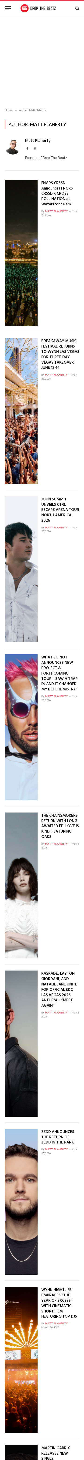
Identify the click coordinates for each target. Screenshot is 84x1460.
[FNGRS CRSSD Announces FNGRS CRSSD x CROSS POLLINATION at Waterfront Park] (21, 253)
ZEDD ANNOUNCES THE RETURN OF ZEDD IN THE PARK (57, 1137)
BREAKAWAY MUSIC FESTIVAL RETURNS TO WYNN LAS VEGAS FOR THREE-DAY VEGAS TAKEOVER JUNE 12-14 (60, 354)
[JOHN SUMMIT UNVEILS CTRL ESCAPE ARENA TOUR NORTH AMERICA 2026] (21, 569)
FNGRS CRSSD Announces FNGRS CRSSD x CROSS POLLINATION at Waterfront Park (57, 194)
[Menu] (8, 8)
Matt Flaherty (38, 140)
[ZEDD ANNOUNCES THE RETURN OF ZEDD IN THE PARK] (21, 1202)
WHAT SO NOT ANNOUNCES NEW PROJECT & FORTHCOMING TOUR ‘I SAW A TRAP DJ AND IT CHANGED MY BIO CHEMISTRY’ (59, 673)
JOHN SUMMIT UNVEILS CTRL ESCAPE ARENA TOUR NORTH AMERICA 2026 (60, 510)
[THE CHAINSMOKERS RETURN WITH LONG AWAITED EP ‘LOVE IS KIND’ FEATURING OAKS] (21, 886)
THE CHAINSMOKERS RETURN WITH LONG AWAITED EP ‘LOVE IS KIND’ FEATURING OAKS (60, 826)
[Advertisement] (42, 62)
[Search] (76, 8)
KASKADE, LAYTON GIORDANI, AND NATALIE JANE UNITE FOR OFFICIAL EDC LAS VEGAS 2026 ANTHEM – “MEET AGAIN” (59, 990)
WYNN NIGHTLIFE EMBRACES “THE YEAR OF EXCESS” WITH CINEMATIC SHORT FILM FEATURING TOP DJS (59, 1303)
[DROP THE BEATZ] (42, 8)
